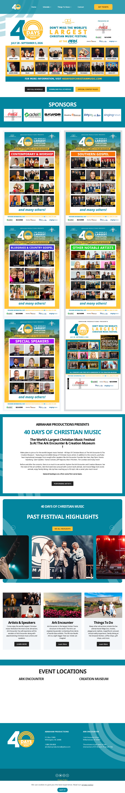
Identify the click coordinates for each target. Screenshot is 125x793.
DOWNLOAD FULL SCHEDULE (60, 89)
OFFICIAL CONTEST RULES (88, 89)
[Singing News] (112, 115)
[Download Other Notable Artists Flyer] (93, 271)
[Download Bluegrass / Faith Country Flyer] (31, 271)
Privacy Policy (62, 780)
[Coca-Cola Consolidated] (13, 115)
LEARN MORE (22, 644)
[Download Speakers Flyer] (31, 364)
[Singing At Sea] (92, 115)
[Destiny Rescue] (72, 115)
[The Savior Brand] (53, 115)
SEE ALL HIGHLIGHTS (63, 529)
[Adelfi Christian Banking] (33, 115)
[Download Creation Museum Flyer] (93, 364)
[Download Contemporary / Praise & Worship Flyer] (31, 177)
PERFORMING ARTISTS (62, 483)
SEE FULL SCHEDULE (35, 89)
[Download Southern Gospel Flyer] (93, 177)
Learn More (62, 644)
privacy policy (87, 784)
